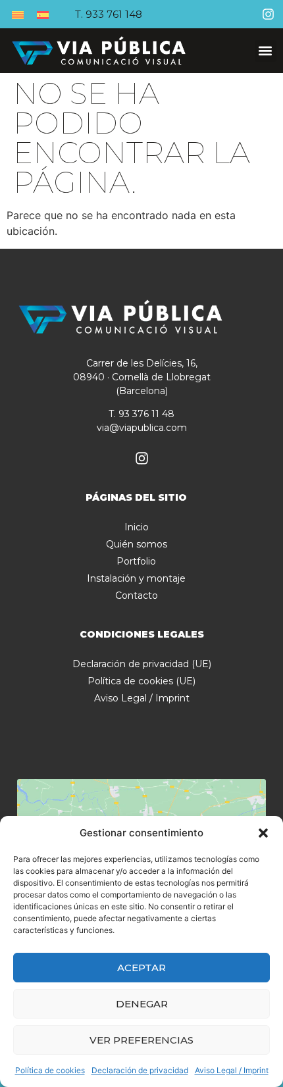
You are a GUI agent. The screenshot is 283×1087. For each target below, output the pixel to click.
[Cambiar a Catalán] (17, 14)
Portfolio (136, 561)
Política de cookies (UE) (141, 681)
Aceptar (141, 967)
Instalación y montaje (136, 578)
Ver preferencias (141, 1040)
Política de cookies (50, 1070)
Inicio (136, 527)
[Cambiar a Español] (42, 14)
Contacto (136, 595)
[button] (263, 833)
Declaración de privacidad (139, 1070)
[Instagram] (268, 14)
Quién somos (136, 544)
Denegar (142, 1004)
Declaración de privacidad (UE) (141, 664)
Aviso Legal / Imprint (232, 1070)
